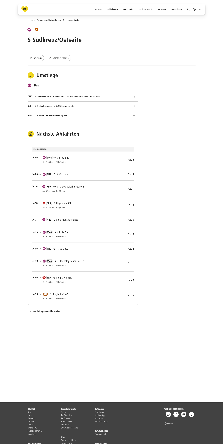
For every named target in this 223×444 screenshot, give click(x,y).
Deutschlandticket (68, 440)
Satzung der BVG (35, 431)
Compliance (32, 434)
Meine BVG (32, 428)
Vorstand (31, 419)
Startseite (31, 20)
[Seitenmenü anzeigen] (200, 9)
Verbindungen (42, 20)
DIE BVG (31, 409)
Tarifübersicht (67, 415)
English (170, 424)
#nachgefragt (100, 434)
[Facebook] (176, 414)
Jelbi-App (99, 419)
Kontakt (31, 425)
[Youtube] (183, 414)
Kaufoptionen (66, 422)
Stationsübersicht (54, 20)
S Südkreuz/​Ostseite (71, 20)
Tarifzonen (65, 419)
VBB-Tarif (65, 425)
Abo (63, 437)
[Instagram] (168, 414)
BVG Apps (99, 409)
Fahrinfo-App (100, 415)
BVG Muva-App (101, 422)
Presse (30, 415)
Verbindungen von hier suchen (47, 311)
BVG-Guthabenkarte (69, 428)
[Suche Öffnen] (189, 9)
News (30, 412)
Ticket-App (99, 412)
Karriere (31, 422)
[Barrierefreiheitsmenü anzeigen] (194, 9)
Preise (63, 412)
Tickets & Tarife (68, 409)
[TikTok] (191, 414)
